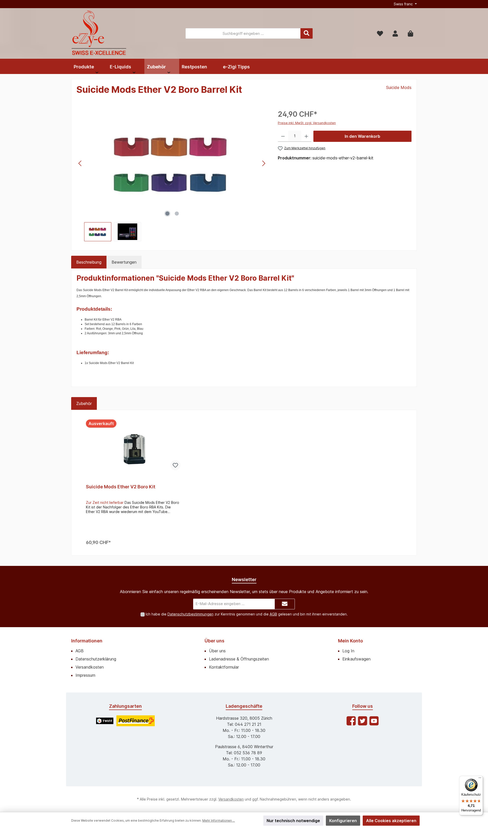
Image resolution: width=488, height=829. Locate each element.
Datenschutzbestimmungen (190, 614)
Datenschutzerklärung (95, 658)
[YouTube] (374, 721)
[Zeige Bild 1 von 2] (167, 214)
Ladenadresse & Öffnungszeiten (239, 658)
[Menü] (480, 779)
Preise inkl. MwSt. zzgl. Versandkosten (307, 123)
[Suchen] (306, 33)
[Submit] (284, 604)
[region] (172, 175)
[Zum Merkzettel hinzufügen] (175, 465)
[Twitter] (362, 721)
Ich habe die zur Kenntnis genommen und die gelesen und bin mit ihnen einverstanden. (247, 614)
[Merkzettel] (380, 33)
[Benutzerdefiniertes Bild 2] (135, 721)
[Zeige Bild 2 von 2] (177, 214)
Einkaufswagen (356, 658)
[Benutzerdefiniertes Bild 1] (105, 721)
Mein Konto (350, 640)
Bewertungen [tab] (124, 262)
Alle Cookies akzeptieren (391, 820)
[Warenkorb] (410, 33)
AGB (273, 614)
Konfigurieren (343, 820)
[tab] (88, 262)
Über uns (214, 640)
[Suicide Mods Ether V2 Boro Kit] (133, 445)
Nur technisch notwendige (293, 820)
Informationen (86, 640)
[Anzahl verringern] (283, 136)
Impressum (85, 675)
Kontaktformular (224, 667)
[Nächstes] (263, 163)
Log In (348, 650)
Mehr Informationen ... (218, 820)
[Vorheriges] (80, 163)
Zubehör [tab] (84, 403)
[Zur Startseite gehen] (99, 33)
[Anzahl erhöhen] (306, 136)
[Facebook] (351, 721)
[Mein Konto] (395, 33)
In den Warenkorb (362, 136)
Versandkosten (89, 667)
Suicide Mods (398, 87)
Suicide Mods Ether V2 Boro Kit (120, 486)
